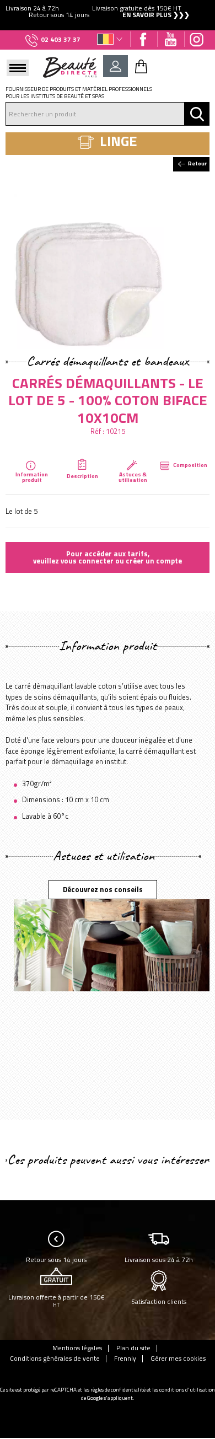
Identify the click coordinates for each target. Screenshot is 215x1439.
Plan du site (133, 1348)
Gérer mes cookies (178, 1358)
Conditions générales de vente (55, 1358)
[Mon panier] (141, 66)
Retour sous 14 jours (56, 1260)
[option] (107, 12)
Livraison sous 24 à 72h (159, 1260)
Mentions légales (77, 1348)
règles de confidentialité (118, 1390)
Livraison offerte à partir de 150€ (56, 1300)
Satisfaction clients (158, 1302)
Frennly (125, 1358)
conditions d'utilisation (187, 1390)
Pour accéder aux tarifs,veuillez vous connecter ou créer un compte (107, 557)
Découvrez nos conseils (103, 889)
